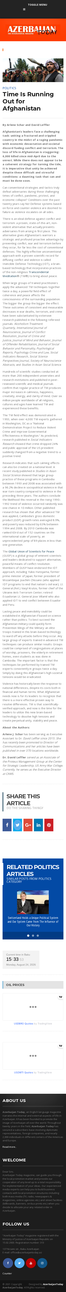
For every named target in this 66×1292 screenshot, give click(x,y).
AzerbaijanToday (53, 1284)
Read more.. (9, 1146)
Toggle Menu (37, 4)
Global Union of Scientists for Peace (31, 551)
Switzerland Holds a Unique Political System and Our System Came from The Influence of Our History (33, 921)
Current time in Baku (18, 954)
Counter (7, 1273)
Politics (9, 88)
